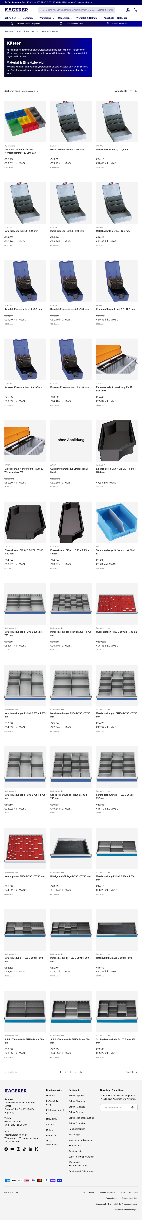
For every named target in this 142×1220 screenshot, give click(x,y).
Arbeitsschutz (75, 1151)
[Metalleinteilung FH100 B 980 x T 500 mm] (71, 930)
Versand (50, 1124)
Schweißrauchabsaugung (81, 1118)
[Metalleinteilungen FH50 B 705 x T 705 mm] (71, 685)
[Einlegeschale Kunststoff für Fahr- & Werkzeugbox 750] (25, 441)
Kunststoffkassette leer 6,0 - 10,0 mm (69, 309)
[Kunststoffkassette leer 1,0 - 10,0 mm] (117, 281)
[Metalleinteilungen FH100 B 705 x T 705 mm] (25, 767)
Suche (82, 1192)
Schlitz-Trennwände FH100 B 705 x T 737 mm (115, 796)
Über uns (50, 1095)
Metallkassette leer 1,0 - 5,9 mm (112, 149)
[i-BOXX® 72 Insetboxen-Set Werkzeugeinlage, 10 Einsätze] (25, 121)
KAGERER (14, 1192)
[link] (31, 1072)
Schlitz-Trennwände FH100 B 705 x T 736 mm (69, 796)
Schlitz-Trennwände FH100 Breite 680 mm (115, 1041)
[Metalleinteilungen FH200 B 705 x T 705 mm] (25, 685)
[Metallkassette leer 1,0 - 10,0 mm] (25, 203)
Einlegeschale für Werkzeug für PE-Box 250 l (114, 389)
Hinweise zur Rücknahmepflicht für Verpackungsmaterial (116, 1204)
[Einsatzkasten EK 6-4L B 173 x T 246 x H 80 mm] (117, 441)
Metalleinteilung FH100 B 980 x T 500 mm (69, 959)
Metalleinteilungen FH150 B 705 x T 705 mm (116, 715)
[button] (136, 10)
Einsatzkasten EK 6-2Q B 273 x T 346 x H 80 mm (24, 552)
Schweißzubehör (77, 1123)
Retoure (50, 1130)
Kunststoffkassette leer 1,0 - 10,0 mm (115, 309)
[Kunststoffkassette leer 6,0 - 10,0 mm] (71, 281)
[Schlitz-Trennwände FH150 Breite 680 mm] (71, 1011)
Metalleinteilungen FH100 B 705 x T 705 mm (24, 796)
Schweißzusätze (77, 1107)
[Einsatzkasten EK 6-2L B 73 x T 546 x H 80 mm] (71, 522)
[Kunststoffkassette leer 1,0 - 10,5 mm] (25, 359)
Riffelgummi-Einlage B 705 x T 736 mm (70, 876)
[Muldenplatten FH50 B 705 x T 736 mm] (25, 848)
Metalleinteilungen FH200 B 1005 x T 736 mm (23, 633)
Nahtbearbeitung (77, 1129)
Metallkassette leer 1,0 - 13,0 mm (113, 231)
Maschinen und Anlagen (80, 1140)
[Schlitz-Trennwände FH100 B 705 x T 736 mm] (71, 767)
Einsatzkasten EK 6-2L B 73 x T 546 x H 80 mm (70, 552)
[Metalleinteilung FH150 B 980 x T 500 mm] (25, 930)
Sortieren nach (12, 91)
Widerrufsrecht (111, 1198)
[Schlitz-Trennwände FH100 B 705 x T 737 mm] (117, 767)
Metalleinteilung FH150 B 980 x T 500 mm (23, 959)
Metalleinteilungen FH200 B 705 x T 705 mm (24, 715)
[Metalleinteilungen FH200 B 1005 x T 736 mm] (25, 604)
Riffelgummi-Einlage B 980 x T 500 (114, 958)
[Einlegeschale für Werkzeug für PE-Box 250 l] (117, 359)
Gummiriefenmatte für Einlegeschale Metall (69, 470)
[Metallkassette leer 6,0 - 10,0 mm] (71, 121)
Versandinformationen (107, 1192)
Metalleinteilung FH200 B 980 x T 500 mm (115, 878)
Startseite (8, 31)
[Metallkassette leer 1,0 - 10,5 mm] (71, 203)
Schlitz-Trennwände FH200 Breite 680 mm (24, 1041)
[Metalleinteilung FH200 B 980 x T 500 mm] (117, 848)
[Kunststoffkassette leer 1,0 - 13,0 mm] (71, 359)
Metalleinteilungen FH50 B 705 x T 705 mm (70, 715)
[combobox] (76, 10)
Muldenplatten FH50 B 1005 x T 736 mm (116, 632)
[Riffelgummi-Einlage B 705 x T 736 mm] (71, 848)
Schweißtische (76, 1112)
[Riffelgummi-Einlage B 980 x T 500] (117, 930)
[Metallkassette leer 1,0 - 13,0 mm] (117, 203)
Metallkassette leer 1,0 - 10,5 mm (67, 231)
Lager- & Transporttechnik (27, 31)
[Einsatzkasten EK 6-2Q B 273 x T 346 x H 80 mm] (25, 522)
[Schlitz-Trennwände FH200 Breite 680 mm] (25, 1011)
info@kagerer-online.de (16, 1135)
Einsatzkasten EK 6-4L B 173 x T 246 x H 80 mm (116, 470)
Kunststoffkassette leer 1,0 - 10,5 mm (23, 387)
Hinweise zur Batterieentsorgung (125, 1210)
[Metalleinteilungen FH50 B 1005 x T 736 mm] (71, 604)
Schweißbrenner (77, 1101)
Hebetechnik (75, 1145)
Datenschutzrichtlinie (130, 1198)
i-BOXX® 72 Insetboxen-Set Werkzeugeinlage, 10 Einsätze (20, 151)
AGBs (123, 1192)
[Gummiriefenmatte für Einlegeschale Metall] (71, 441)
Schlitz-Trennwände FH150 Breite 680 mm (70, 1041)
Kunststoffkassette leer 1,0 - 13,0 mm (69, 387)
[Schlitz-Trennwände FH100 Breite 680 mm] (117, 1011)
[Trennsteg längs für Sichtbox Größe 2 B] (117, 522)
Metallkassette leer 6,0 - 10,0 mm (67, 149)
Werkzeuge (74, 1134)
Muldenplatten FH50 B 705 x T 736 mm (24, 876)
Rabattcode (52, 1119)
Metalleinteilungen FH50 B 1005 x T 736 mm (70, 633)
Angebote (109, 18)
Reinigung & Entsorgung (81, 1171)
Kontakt (92, 1192)
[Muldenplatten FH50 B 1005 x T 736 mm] (117, 604)
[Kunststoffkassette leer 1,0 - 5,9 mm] (25, 281)
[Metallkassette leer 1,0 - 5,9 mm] (117, 121)
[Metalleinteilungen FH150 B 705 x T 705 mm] (117, 685)
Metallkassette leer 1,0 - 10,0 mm (21, 231)
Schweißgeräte (76, 1095)
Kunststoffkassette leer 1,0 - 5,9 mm (23, 309)
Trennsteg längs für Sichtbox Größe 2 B (115, 552)
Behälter (45, 31)
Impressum (51, 1135)
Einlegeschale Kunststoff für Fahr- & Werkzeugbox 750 (23, 470)
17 (81, 1072)
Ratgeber (122, 18)
